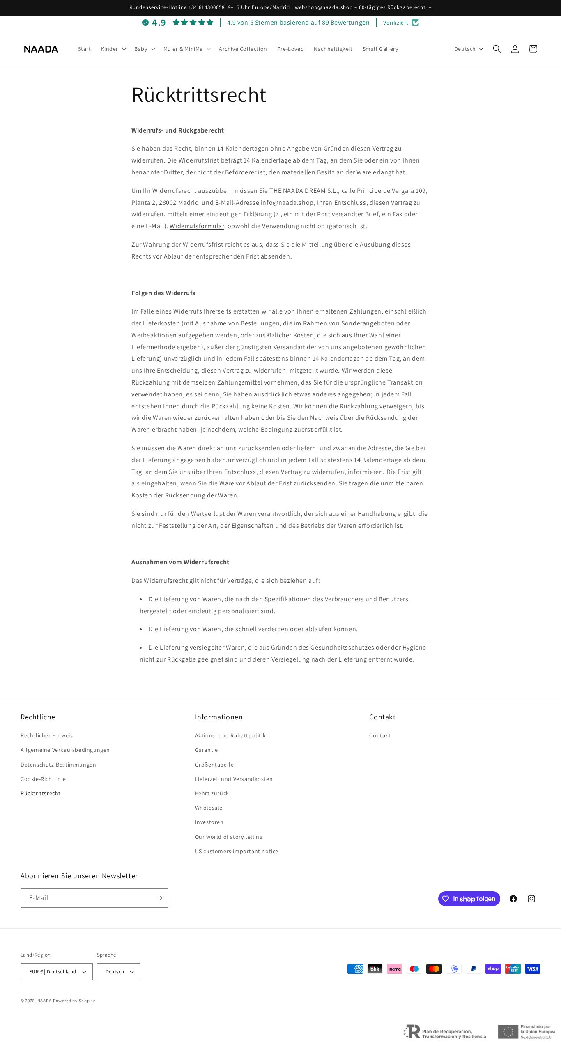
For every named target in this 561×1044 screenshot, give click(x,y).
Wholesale (209, 807)
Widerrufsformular (197, 226)
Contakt (380, 735)
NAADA (44, 1000)
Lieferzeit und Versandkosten (234, 779)
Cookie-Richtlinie (43, 779)
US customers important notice (236, 851)
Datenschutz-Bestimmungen (58, 764)
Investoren (209, 822)
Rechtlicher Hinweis (47, 735)
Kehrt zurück (212, 793)
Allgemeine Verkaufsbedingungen (65, 749)
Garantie (206, 749)
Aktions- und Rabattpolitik (230, 735)
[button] (113, 48)
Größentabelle (214, 764)
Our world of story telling (229, 836)
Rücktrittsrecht (41, 793)
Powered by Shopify (74, 1000)
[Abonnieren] (159, 898)
